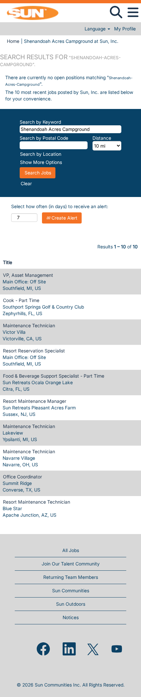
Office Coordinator (22, 476)
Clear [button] (26, 183)
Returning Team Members (70, 577)
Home (13, 41)
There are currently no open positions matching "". (68, 81)
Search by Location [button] (40, 154)
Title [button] (7, 262)
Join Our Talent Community (71, 563)
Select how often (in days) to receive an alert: (59, 206)
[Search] (116, 12)
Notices (71, 617)
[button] (133, 12)
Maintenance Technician (29, 325)
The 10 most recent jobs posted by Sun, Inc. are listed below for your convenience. (69, 95)
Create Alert (63, 218)
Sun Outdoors (70, 604)
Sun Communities (70, 590)
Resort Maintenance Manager (34, 401)
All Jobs (70, 550)
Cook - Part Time (21, 300)
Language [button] (96, 28)
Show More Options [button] (41, 162)
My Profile (125, 28)
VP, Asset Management (28, 275)
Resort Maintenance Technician (36, 502)
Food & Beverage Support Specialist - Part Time (53, 376)
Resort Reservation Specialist (34, 350)
